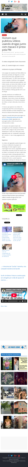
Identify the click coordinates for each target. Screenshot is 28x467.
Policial (4, 35)
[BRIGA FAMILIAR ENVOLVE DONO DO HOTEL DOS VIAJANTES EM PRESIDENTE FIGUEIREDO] (20, 408)
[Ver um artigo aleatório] (25, 14)
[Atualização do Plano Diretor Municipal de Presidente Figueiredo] (7, 379)
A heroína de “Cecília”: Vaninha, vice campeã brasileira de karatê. (13, 268)
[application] (14, 295)
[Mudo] (22, 301)
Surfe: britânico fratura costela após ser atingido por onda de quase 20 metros (13, 278)
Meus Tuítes (4, 306)
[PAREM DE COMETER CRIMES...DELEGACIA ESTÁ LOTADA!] (20, 423)
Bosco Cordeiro (20, 52)
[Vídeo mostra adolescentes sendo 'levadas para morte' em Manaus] (20, 379)
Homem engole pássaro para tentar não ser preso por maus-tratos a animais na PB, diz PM (17, 236)
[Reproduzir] (3, 301)
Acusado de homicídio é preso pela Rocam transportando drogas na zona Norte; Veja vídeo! (6, 236)
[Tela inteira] (25, 301)
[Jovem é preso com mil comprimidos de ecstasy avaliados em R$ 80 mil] (7, 246)
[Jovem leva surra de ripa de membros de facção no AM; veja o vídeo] (7, 364)
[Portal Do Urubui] (2, 14)
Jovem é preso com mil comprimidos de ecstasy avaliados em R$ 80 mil (6, 253)
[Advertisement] (14, 326)
